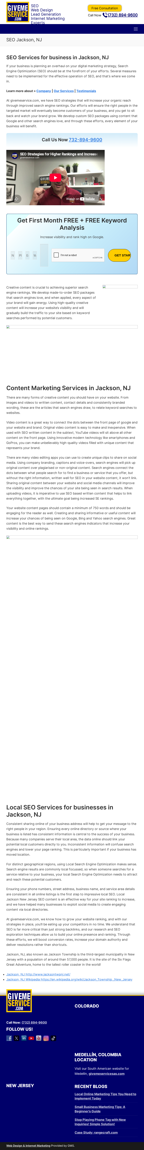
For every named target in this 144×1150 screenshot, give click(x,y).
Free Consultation (104, 8)
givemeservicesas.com (107, 1073)
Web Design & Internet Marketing (28, 1145)
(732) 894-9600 (123, 15)
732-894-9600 (85, 139)
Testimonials (86, 91)
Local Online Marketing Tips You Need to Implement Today (105, 1096)
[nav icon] (136, 29)
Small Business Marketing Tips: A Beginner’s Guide (100, 1109)
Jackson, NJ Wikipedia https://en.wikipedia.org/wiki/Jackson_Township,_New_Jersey (69, 979)
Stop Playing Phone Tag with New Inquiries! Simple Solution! (100, 1122)
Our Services (64, 91)
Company (43, 91)
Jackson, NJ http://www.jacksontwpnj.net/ (38, 974)
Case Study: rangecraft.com (96, 1132)
